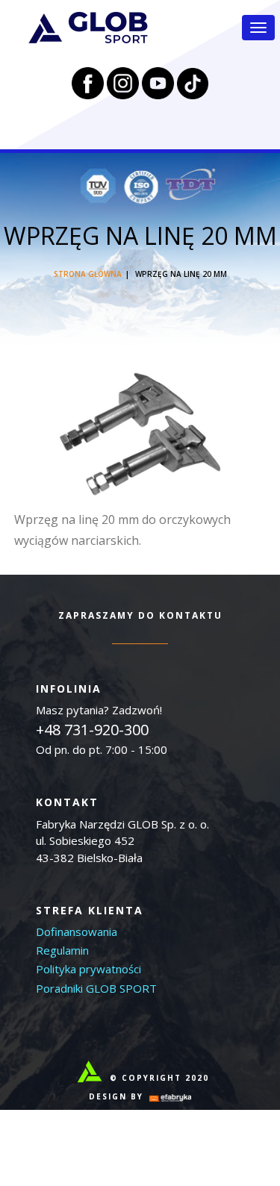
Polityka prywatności (88, 968)
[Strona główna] (88, 27)
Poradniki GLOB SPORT (96, 988)
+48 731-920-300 (92, 730)
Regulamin (62, 950)
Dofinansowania (76, 931)
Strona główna (88, 274)
